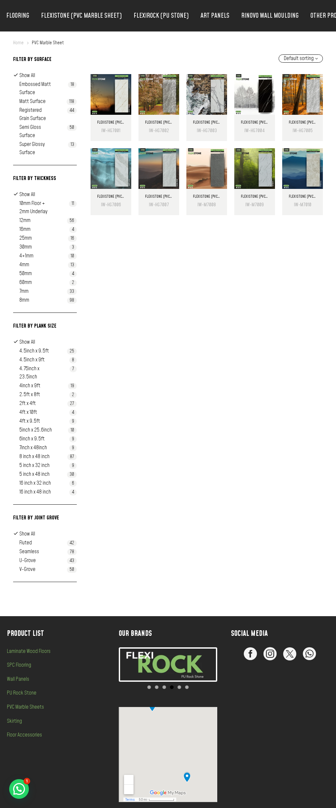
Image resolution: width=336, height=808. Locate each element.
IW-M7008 (207, 204)
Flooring (17, 15)
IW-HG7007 (159, 204)
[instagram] (270, 653)
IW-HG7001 (110, 130)
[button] (19, 789)
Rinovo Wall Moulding (270, 15)
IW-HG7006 (111, 204)
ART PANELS (214, 15)
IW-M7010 (302, 204)
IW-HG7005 (303, 130)
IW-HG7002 (159, 130)
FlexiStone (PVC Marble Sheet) (81, 15)
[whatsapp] (309, 653)
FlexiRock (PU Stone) (161, 15)
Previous (110, 664)
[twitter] (289, 653)
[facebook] (250, 653)
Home (18, 42)
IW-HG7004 (254, 130)
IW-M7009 (254, 204)
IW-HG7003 (207, 130)
